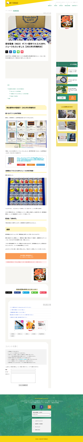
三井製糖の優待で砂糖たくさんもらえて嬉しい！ (18, 312)
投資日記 (13, 333)
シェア (18, 292)
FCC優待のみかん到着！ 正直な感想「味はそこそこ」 (18, 317)
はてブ (26, 292)
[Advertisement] (15, 70)
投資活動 (10, 10)
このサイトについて (39, 420)
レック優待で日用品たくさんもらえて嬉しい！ (17, 309)
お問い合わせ (37, 429)
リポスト (9, 292)
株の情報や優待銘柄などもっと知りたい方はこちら (26, 256)
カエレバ (21, 162)
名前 (6, 369)
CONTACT (74, 5)
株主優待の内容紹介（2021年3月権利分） (16, 89)
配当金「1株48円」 (14, 96)
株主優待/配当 (16, 10)
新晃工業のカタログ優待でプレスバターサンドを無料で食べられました (21, 314)
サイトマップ (37, 426)
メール (6, 371)
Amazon (31, 164)
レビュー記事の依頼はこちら (72, 97)
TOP (6, 10)
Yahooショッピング (40, 164)
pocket (43, 292)
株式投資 (34, 333)
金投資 (13, 335)
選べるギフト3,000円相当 (16, 91)
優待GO (27, 333)
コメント (7, 374)
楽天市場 (21, 164)
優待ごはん (20, 333)
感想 (9, 98)
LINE (35, 292)
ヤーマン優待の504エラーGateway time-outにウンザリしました (20, 307)
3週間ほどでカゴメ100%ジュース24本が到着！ (20, 93)
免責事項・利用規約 (23, 359)
